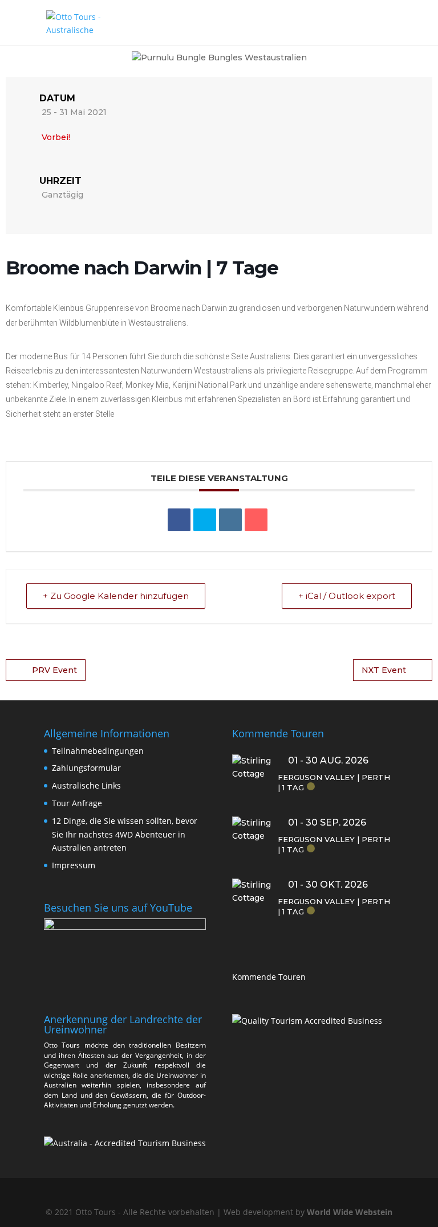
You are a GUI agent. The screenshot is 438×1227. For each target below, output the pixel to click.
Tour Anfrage (77, 803)
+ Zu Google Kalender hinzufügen (116, 595)
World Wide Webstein (349, 1212)
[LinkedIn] (230, 519)
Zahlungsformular (86, 767)
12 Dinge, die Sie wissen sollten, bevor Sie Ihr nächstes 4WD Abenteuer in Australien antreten (124, 834)
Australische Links (86, 785)
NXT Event (384, 670)
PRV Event (54, 670)
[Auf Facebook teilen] (179, 519)
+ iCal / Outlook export (346, 595)
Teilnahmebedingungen (98, 750)
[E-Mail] (256, 519)
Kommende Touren (269, 976)
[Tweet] (204, 519)
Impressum (73, 865)
